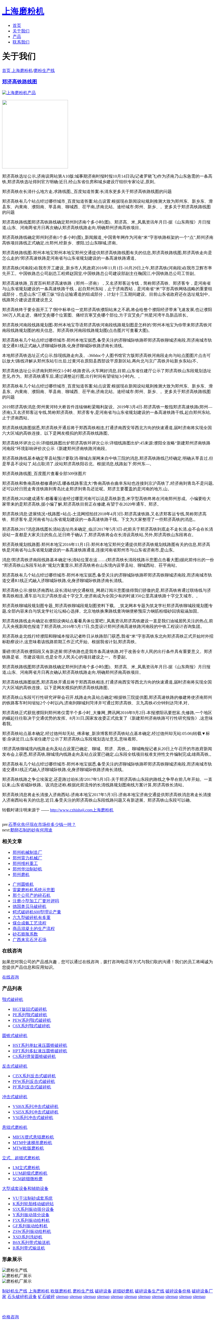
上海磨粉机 (39, 1291)
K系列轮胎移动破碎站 (33, 1204)
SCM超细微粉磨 (28, 1178)
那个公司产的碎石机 (32, 895)
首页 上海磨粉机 (17, 70)
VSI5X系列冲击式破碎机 (35, 1112)
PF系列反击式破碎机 (32, 1087)
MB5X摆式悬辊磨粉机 (33, 1137)
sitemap (62, 1296)
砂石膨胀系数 (25, 934)
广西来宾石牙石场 (29, 939)
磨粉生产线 (44, 70)
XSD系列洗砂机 (27, 1237)
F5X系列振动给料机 (31, 1220)
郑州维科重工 (25, 863)
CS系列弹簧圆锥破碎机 (34, 1056)
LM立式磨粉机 (26, 1167)
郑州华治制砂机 (27, 869)
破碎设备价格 (178, 1291)
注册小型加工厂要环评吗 (36, 901)
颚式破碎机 (12, 999)
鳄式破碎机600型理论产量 (37, 912)
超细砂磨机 (123, 1291)
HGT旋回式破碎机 (30, 1009)
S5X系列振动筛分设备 (33, 1209)
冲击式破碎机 (14, 1097)
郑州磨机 (21, 874)
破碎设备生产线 (149, 1291)
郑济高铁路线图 (19, 81)
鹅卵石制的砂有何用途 (31, 830)
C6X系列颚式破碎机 (31, 1026)
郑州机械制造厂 (27, 852)
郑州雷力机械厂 (27, 858)
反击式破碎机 (14, 1066)
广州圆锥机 (23, 884)
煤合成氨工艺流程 (29, 923)
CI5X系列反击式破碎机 (34, 1076)
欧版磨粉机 (61, 1291)
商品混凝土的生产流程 (34, 928)
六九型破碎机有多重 (32, 917)
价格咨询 (10, 1317)
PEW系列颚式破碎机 (32, 1020)
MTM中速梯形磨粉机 (32, 1142)
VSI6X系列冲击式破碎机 (35, 1106)
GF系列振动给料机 (30, 1226)
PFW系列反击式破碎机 (34, 1081)
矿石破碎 (46, 1296)
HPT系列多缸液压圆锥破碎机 (40, 1051)
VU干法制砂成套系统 (33, 1198)
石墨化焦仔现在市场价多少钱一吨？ (42, 824)
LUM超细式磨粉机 (30, 1173)
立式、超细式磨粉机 (21, 1158)
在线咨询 (10, 977)
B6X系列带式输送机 (31, 1242)
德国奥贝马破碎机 (29, 906)
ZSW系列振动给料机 (32, 1231)
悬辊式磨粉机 (14, 1127)
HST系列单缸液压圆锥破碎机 (40, 1045)
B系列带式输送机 (29, 1248)
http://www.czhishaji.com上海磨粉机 (82, 810)
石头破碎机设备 (22, 1296)
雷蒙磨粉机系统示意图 (34, 890)
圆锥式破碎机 (14, 1035)
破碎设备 (103, 1291)
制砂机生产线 (14, 1291)
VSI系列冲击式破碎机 (33, 1117)
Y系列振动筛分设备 (31, 1215)
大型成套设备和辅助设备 (25, 1188)
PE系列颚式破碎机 (30, 1015)
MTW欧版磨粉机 (28, 1148)
